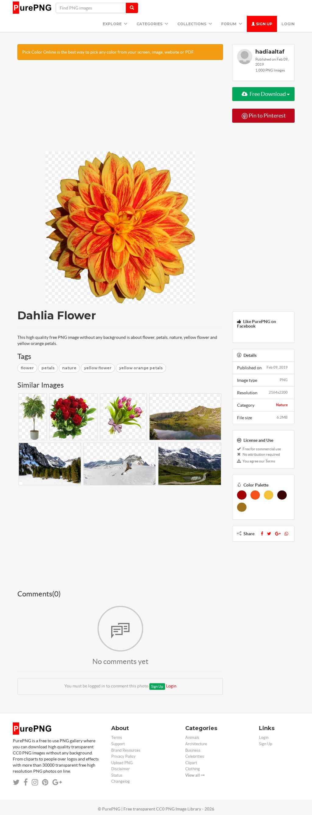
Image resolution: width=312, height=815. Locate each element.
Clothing (192, 769)
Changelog (120, 781)
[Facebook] (262, 533)
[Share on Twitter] (16, 782)
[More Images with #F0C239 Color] (268, 495)
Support (118, 744)
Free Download (268, 94)
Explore (112, 24)
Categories (149, 24)
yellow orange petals (141, 368)
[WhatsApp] (286, 533)
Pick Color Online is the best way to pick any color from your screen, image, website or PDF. (108, 52)
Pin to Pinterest (267, 115)
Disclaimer (120, 769)
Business (192, 750)
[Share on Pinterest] (45, 782)
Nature (282, 405)
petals (48, 368)
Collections (192, 24)
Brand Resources (125, 750)
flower (27, 368)
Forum (229, 24)
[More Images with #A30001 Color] (241, 495)
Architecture (196, 744)
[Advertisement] (120, 108)
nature (69, 368)
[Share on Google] (57, 782)
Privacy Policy (123, 756)
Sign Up (263, 24)
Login (288, 24)
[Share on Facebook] (25, 782)
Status (116, 775)
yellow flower (98, 368)
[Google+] (278, 533)
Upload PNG (122, 763)
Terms (116, 737)
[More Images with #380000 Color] (282, 495)
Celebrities (194, 756)
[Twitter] (269, 533)
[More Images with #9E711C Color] (241, 507)
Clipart (191, 763)
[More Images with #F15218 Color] (255, 495)
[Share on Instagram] (35, 782)
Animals (192, 737)
